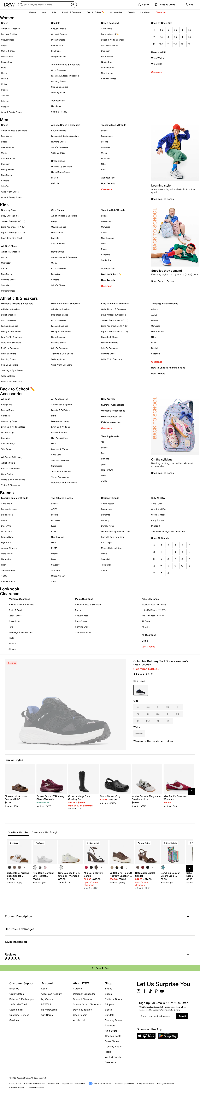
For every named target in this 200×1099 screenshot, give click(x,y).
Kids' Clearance (150, 599)
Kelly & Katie (157, 520)
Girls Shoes (57, 210)
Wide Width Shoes (10, 191)
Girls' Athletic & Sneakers (113, 309)
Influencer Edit (108, 67)
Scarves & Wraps (59, 449)
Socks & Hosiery (59, 111)
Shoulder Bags (8, 443)
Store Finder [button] (16, 1009)
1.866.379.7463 (18, 1004)
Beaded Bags (7, 410)
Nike (103, 163)
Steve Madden (8, 570)
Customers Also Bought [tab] (45, 832)
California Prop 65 (16, 1087)
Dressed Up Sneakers (61, 166)
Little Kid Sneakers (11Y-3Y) (114, 325)
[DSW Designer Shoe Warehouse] (9, 4)
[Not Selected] (9, 867)
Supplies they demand (166, 270)
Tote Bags (6, 449)
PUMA (154, 342)
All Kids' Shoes (9, 246)
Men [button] (44, 12)
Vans (53, 581)
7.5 (161, 36)
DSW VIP (46, 1004)
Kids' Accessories (110, 422)
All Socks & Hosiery (12, 457)
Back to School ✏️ (95, 12)
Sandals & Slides (83, 632)
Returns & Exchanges (21, 999)
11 (168, 43)
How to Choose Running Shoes (168, 367)
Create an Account (51, 994)
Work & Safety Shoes (11, 112)
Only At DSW (158, 498)
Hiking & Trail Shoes (11, 331)
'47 (102, 442)
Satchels (5, 437)
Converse (105, 226)
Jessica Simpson (9, 548)
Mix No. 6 (155, 525)
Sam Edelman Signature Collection (168, 531)
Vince (104, 570)
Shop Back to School (163, 199)
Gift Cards (47, 1014)
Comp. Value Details (145, 1083)
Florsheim (106, 158)
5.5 (175, 29)
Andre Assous (107, 503)
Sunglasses (56, 465)
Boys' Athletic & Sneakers (113, 314)
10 (154, 43)
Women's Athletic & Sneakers (17, 303)
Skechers (105, 254)
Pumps (4, 89)
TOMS (4, 575)
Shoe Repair (80, 1015)
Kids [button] (54, 12)
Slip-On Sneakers (59, 86)
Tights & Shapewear (11, 485)
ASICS (154, 314)
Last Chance (148, 646)
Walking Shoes (58, 92)
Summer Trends (108, 78)
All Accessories (59, 399)
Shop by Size (8, 210)
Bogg (103, 453)
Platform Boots (113, 999)
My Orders (47, 999)
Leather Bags (7, 432)
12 (182, 43)
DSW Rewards (49, 1009)
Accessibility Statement (124, 1083)
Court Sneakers (58, 70)
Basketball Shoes (59, 314)
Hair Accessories (59, 437)
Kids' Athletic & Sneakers (115, 303)
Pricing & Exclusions (165, 1083)
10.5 (161, 43)
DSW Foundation (82, 1009)
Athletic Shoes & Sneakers (65, 64)
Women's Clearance (19, 599)
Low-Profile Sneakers (11, 336)
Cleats (4, 268)
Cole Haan (106, 147)
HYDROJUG (107, 469)
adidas (104, 130)
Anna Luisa (156, 503)
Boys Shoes (57, 251)
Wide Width (157, 58)
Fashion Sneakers (9, 325)
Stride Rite (106, 260)
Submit (182, 1016)
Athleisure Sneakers (10, 309)
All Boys (146, 621)
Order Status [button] (16, 994)
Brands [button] (131, 12)
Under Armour (58, 575)
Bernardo (105, 514)
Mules (4, 84)
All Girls (145, 626)
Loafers (4, 78)
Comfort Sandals (59, 34)
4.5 (161, 29)
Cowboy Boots (113, 1046)
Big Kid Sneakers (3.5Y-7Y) (114, 331)
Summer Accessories (112, 405)
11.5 (175, 43)
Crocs (104, 152)
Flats (3, 67)
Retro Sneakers (8, 353)
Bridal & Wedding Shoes (112, 39)
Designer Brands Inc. (84, 994)
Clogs (4, 45)
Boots (4, 141)
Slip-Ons (5, 186)
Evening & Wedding (60, 426)
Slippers (5, 101)
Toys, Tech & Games (61, 471)
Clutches (5, 415)
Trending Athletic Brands (164, 303)
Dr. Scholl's (6, 531)
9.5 (189, 36)
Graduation (106, 61)
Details (177, 1010)
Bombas (105, 458)
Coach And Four (159, 509)
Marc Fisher (6, 553)
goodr (104, 464)
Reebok (155, 348)
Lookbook (145, 12)
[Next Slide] (191, 791)
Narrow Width (158, 52)
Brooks (104, 141)
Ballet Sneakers (8, 314)
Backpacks (6, 404)
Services (14, 1020)
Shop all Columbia (142, 664)
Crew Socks (7, 474)
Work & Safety (113, 1057)
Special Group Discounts (87, 1004)
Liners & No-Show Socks (13, 479)
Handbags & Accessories (20, 632)
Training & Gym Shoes (12, 370)
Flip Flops (55, 50)
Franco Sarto (7, 536)
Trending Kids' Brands (113, 210)
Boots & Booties (9, 34)
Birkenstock (107, 136)
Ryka (53, 559)
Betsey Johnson (9, 509)
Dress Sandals (58, 39)
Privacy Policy (15, 1083)
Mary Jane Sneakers (11, 342)
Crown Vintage (158, 514)
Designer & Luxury (60, 421)
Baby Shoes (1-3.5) (10, 215)
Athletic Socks (8, 462)
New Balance (107, 237)
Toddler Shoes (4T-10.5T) (13, 221)
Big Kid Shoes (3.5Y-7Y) (13, 232)
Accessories (107, 177)
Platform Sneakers (10, 348)
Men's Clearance (84, 599)
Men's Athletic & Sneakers (65, 303)
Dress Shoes (7, 56)
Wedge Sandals (58, 56)
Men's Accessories (111, 416)
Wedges (5, 106)
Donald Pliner (107, 525)
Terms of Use (53, 1083)
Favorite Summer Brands (14, 498)
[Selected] (35, 867)
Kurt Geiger (106, 542)
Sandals (5, 95)
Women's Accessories (113, 410)
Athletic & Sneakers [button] (71, 12)
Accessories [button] (116, 12)
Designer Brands (110, 498)
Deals (145, 640)
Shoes (4, 23)
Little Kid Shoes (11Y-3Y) (13, 226)
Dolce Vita (6, 525)
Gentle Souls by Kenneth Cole (115, 531)
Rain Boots (6, 175)
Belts (53, 415)
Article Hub (106, 28)
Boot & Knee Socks (10, 468)
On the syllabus (161, 459)
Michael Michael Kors (111, 548)
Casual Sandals (58, 28)
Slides (108, 994)
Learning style (161, 185)
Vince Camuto (8, 581)
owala (104, 480)
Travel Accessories (60, 476)
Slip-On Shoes (58, 243)
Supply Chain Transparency (73, 1083)
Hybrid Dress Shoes (60, 172)
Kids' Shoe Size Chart (11, 237)
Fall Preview (107, 56)
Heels (4, 73)
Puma (104, 249)
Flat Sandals (57, 45)
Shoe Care (56, 454)
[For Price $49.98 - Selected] (140, 690)
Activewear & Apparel (61, 404)
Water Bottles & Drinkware (64, 482)
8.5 (175, 36)
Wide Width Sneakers (11, 381)
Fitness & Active (59, 432)
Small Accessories (60, 460)
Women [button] (32, 12)
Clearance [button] (160, 12)
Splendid (105, 559)
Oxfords (55, 183)
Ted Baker (106, 564)
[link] (19, 799)
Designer (105, 50)
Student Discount (83, 999)
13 (189, 43)
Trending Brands (110, 436)
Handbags (56, 106)
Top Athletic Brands (62, 498)
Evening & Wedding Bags (13, 426)
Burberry (105, 520)
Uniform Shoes (8, 290)
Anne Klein (6, 503)
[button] (28, 843)
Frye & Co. (6, 542)
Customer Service (19, 1015)
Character (6, 262)
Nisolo (104, 553)
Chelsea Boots (113, 1036)
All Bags (5, 399)
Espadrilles (6, 61)
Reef (103, 169)
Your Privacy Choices (102, 1083)
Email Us (14, 988)
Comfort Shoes (8, 50)
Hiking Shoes (7, 169)
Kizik (53, 531)
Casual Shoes (7, 39)
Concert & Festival (110, 45)
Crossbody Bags (9, 421)
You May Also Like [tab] (18, 832)
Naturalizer (6, 559)
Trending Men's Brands (113, 125)
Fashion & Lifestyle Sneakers (65, 75)
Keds (53, 525)
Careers (77, 988)
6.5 (189, 29)
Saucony (55, 564)
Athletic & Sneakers (10, 28)
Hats (53, 443)
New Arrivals (107, 73)
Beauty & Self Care (60, 410)
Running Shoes (58, 81)
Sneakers (110, 1025)
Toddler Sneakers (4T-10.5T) (114, 320)
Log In (44, 988)
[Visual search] (72, 5)
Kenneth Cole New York (112, 536)
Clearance (156, 72)
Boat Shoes (6, 136)
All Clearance (149, 635)
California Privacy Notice (34, 1083)
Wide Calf (156, 64)
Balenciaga (106, 509)
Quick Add (19, 893)
